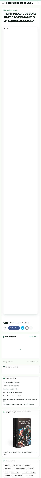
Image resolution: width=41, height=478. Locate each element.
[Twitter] (22, 328)
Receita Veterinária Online (10, 389)
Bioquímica (8, 468)
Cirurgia (31, 468)
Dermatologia (15, 472)
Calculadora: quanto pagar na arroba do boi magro (18, 404)
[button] (20, 461)
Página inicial (7, 10)
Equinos (18, 323)
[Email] (27, 328)
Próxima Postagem (32, 362)
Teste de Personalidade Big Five (12, 396)
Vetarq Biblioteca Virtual (20, 2)
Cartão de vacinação (19, 468)
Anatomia (7, 465)
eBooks (15, 10)
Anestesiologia (17, 465)
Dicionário (7, 475)
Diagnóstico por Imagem (29, 472)
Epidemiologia (29, 475)
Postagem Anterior (8, 362)
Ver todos (32, 337)
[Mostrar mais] (31, 328)
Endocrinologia (18, 475)
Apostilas (27, 465)
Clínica (6, 472)
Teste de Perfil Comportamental (12, 392)
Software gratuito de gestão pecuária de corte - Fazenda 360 (20, 400)
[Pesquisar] (38, 2)
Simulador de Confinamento (11, 382)
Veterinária (25, 323)
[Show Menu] (3, 2)
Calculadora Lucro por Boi (11, 386)
